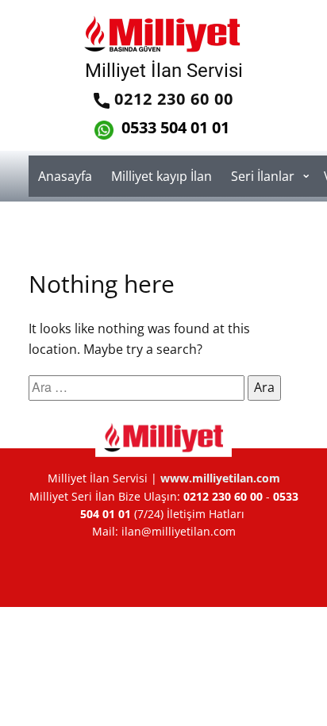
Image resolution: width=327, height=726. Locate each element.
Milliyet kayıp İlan (161, 176)
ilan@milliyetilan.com (178, 531)
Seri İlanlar (262, 176)
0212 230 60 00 (171, 98)
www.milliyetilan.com (220, 478)
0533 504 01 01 (173, 127)
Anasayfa (65, 176)
